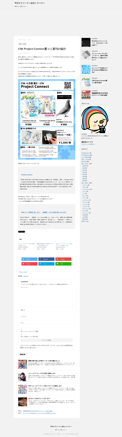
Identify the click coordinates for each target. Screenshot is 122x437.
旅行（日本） (85, 163)
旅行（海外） (85, 183)
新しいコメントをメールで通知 (29, 331)
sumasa (25, 276)
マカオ (84, 210)
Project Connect (26, 174)
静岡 (83, 180)
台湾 (83, 217)
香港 (83, 219)
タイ (83, 193)
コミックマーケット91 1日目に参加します (41, 373)
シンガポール (86, 189)
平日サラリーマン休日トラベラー (30, 3)
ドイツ (84, 198)
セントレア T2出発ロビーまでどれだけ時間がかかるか (39, 413)
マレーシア (85, 212)
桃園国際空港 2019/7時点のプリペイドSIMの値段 (38, 411)
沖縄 (83, 176)
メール (23, 316)
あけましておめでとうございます (39, 398)
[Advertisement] (61, 22)
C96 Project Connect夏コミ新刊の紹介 (99, 81)
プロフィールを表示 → (88, 144)
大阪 (83, 168)
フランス (84, 202)
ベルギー (84, 206)
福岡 (83, 178)
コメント (24, 287)
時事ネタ (84, 221)
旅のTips (84, 161)
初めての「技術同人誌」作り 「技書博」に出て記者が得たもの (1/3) (43, 212)
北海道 (84, 165)
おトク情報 (85, 157)
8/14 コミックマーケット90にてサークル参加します (45, 386)
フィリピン (85, 200)
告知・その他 (23, 272)
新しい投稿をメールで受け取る (29, 336)
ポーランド (85, 208)
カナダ (84, 187)
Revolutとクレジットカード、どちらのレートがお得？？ (100, 43)
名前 (23, 310)
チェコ (84, 195)
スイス (84, 191)
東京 (83, 174)
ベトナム (84, 204)
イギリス (84, 185)
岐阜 (83, 170)
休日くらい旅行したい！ (61, 429)
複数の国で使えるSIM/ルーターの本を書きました (44, 361)
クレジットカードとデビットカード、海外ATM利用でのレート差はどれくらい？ (100, 57)
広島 (83, 172)
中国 (83, 215)
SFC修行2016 (85, 155)
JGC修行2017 (85, 153)
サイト (23, 323)
